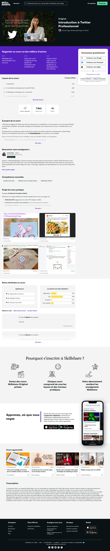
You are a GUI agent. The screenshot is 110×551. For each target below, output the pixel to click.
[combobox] (45, 3)
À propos (10, 526)
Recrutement (11, 528)
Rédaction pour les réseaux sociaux (27, 180)
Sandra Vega (13, 153)
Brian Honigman (36, 475)
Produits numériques (71, 528)
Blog (9, 533)
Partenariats (31, 528)
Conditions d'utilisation (85, 78)
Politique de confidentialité (99, 78)
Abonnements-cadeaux (72, 526)
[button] (20, 3)
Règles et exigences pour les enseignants (54, 533)
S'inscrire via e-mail (93, 74)
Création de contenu (9, 180)
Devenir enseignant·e (52, 526)
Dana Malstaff (10, 475)
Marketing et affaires (46, 180)
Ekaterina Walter (60, 475)
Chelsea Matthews (86, 475)
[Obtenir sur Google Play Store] (67, 427)
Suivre (17, 152)
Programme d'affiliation (34, 526)
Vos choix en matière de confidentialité (72, 542)
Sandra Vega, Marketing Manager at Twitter (75, 30)
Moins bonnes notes (19, 311)
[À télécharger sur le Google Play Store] (94, 532)
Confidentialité (48, 542)
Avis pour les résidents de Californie (56, 544)
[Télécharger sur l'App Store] (51, 427)
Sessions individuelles (72, 531)
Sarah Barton (6, 271)
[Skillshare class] (18, 459)
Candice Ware (43, 271)
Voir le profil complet (8, 169)
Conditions (56, 542)
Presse (10, 531)
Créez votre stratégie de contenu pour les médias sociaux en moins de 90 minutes (18, 471)
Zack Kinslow (43, 238)
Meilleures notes (7, 311)
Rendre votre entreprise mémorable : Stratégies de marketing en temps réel (67, 471)
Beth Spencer (6, 238)
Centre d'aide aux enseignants (52, 529)
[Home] (6, 3)
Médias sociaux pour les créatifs (91, 470)
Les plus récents (32, 311)
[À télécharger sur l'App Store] (94, 527)
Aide (40, 542)
